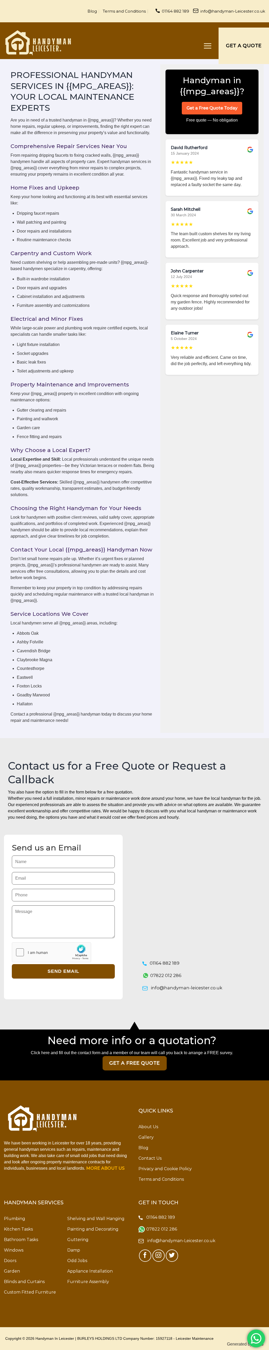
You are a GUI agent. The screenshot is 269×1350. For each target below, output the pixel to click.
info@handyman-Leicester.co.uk (232, 11)
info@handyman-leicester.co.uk (186, 987)
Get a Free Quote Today (212, 108)
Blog (92, 11)
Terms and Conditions (124, 11)
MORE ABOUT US (105, 1168)
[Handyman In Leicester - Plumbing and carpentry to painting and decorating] (38, 43)
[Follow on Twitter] (172, 1255)
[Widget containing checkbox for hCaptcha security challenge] (51, 952)
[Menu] (207, 46)
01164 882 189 (175, 11)
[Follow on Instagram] (158, 1255)
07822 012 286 (166, 975)
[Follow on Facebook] (145, 1255)
